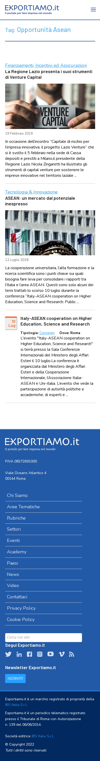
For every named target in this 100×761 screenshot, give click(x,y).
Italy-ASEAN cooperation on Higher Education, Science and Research (56, 321)
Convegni (47, 332)
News (13, 574)
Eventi (13, 540)
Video (13, 585)
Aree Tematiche (23, 507)
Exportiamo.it (32, 9)
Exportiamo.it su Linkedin (19, 654)
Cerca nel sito (90, 637)
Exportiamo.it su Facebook (29, 654)
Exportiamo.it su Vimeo (61, 654)
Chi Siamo (17, 495)
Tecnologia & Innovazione (31, 192)
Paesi (12, 563)
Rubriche (16, 518)
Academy (16, 552)
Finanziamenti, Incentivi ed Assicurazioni (46, 65)
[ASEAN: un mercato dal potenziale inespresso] (50, 233)
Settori (14, 529)
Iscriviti (15, 678)
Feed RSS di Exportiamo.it (71, 654)
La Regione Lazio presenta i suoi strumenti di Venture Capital (48, 74)
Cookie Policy (21, 619)
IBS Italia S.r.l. (16, 704)
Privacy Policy (21, 608)
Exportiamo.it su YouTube (50, 654)
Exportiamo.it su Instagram (39, 654)
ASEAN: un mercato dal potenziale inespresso (40, 200)
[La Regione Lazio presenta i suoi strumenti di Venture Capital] (50, 106)
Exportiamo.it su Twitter (8, 654)
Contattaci (17, 597)
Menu (93, 13)
